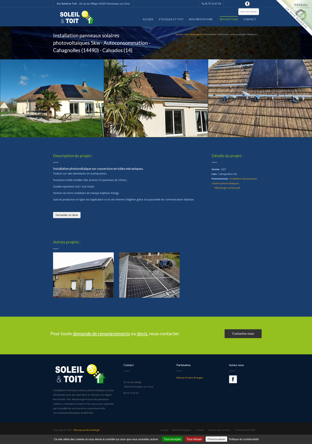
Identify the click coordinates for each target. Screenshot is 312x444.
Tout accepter (172, 439)
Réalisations (229, 19)
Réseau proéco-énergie (87, 430)
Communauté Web (245, 430)
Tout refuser (194, 439)
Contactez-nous (243, 333)
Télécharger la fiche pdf (227, 187)
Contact (249, 19)
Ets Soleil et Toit (171, 19)
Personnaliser (216, 439)
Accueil (148, 19)
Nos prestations (201, 19)
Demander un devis (66, 215)
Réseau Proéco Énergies (189, 377)
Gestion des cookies (219, 430)
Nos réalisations (194, 34)
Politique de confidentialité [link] (244, 439)
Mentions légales (181, 430)
